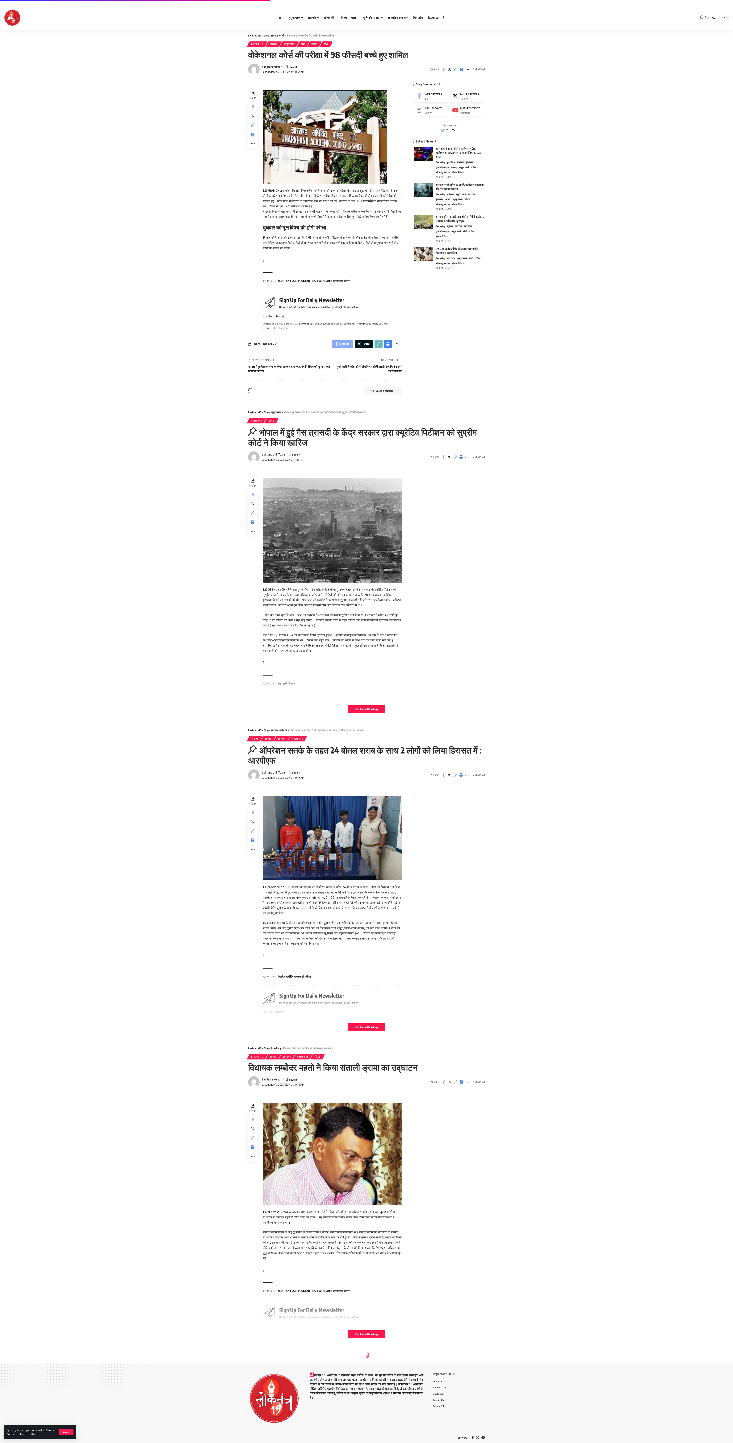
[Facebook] (431, 96)
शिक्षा (326, 44)
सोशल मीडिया (458, 172)
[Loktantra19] (12, 17)
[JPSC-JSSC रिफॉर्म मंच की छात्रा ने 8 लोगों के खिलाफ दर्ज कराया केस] (423, 254)
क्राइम (450, 226)
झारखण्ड (274, 44)
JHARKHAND (324, 280)
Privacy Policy (370, 323)
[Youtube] (467, 110)
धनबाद (454, 167)
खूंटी (458, 194)
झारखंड (460, 162)
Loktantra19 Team (273, 454)
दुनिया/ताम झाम (442, 167)
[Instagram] (431, 110)
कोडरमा (450, 194)
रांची (303, 44)
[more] (443, 17)
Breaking (257, 44)
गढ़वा (464, 194)
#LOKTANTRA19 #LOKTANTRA (296, 280)
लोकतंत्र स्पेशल (443, 172)
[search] (707, 17)
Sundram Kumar (272, 66)
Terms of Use (28, 1434)
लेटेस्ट (314, 44)
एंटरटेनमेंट (256, 1363)
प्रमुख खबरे (289, 44)
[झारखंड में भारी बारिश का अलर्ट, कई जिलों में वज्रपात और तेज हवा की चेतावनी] (423, 190)
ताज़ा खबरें (338, 280)
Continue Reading (366, 709)
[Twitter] (467, 96)
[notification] (701, 17)
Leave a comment (385, 390)
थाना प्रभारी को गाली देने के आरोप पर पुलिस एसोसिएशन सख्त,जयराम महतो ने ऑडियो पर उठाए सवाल (458, 152)
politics (451, 162)
